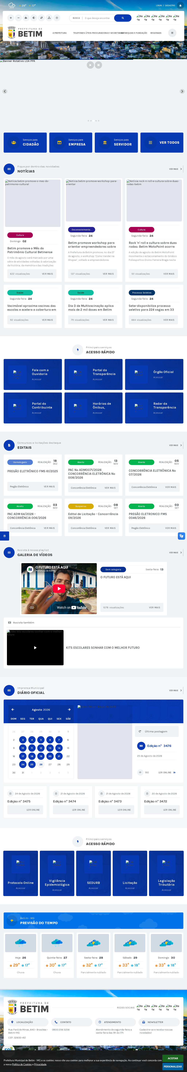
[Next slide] (182, 91)
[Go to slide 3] (93, 120)
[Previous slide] (4, 91)
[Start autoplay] (90, 65)
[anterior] (12, 709)
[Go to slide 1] (88, 120)
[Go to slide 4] (96, 121)
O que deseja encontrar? (100, 12)
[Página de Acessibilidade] (56, 17)
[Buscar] (122, 18)
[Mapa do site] (49, 17)
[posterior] (69, 709)
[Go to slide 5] (98, 120)
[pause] (98, 65)
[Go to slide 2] (91, 120)
